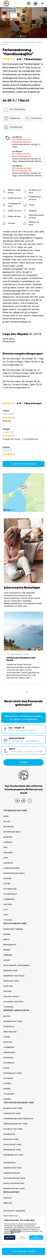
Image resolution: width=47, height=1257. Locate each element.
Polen (6, 1068)
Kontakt (7, 1198)
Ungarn (7, 1099)
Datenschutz (9, 1233)
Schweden (8, 1078)
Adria (6, 816)
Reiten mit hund (11, 1139)
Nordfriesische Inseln (14, 873)
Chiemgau (8, 842)
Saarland (8, 986)
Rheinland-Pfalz (11, 981)
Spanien (7, 1089)
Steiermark (8, 899)
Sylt (5, 910)
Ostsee (6, 884)
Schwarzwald (10, 894)
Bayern (6, 934)
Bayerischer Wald (11, 832)
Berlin (6, 939)
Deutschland (8, 42)
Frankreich (8, 1026)
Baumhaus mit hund (12, 1108)
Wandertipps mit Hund (14, 1189)
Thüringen (8, 1007)
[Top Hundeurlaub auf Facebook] (17, 801)
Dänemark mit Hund (12, 1021)
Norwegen (8, 1058)
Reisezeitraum (17, 738)
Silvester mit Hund (12, 1144)
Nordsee (7, 878)
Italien (6, 1037)
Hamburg (7, 955)
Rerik (39, 42)
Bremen (6, 950)
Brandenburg (9, 945)
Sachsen (7, 991)
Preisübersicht (10, 1216)
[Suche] (28, 3)
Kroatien (7, 1042)
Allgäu (6, 821)
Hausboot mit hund (12, 1129)
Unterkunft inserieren (14, 1211)
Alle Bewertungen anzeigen (23, 464)
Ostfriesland (9, 889)
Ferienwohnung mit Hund (15, 1124)
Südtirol (7, 904)
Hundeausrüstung (12, 1168)
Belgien (6, 1016)
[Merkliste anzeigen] (35, 3)
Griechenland (10, 1032)
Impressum (15, 1231)
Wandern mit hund (12, 1150)
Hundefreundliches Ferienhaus (18, 1119)
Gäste (12, 749)
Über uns (7, 1203)
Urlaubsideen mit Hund (14, 1178)
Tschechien (8, 1094)
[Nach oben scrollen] (30, 801)
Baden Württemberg (13, 929)
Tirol (6, 915)
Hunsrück (8, 863)
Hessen (6, 960)
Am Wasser (8, 827)
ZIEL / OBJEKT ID (16, 727)
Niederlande (9, 1052)
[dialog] (23, 1230)
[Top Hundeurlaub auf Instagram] (23, 801)
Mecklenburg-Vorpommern (25, 42)
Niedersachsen (10, 971)
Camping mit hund (11, 1113)
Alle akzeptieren (36, 1237)
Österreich (8, 1063)
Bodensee (7, 837)
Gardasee (8, 853)
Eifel (5, 847)
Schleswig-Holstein (13, 1002)
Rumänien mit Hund (12, 1073)
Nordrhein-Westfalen (14, 976)
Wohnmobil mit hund (13, 1155)
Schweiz (7, 1083)
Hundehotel (9, 1134)
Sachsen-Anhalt (11, 996)
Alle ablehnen (22, 1237)
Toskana (7, 920)
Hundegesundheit (11, 1173)
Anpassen (10, 1237)
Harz (5, 858)
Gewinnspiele (9, 1163)
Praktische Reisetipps (13, 1183)
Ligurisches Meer (11, 868)
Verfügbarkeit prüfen (23, 1251)
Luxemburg (8, 1047)
